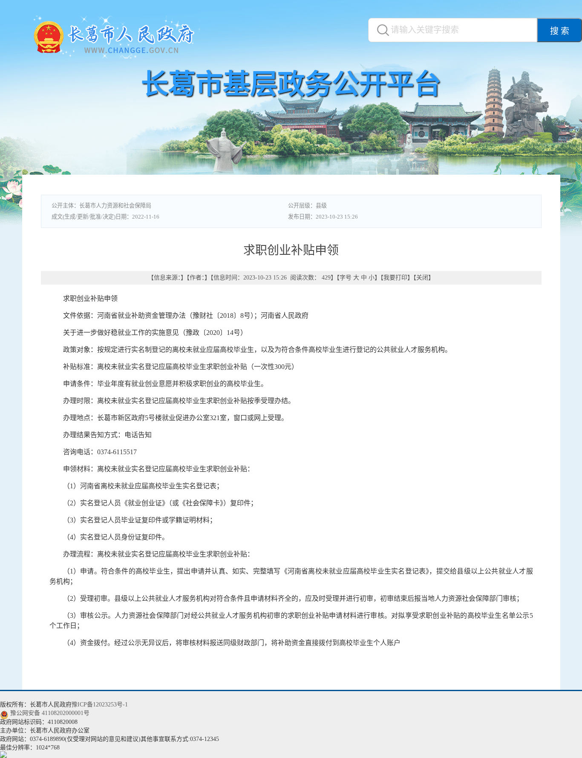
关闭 (422, 277)
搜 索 (559, 31)
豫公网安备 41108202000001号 (49, 713)
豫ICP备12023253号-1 (100, 704)
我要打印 (395, 277)
